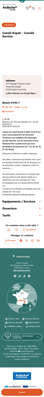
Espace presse (32, 319)
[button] (22, 1)
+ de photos (9, 25)
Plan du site (11, 346)
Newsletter (34, 326)
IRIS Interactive (28, 351)
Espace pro (13, 319)
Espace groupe (15, 322)
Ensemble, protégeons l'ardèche (22, 337)
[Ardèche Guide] (10, 8)
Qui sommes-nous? (22, 270)
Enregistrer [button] (31, 230)
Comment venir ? (15, 326)
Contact (22, 392)
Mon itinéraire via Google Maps (21, 93)
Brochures (34, 322)
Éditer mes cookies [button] (31, 349)
